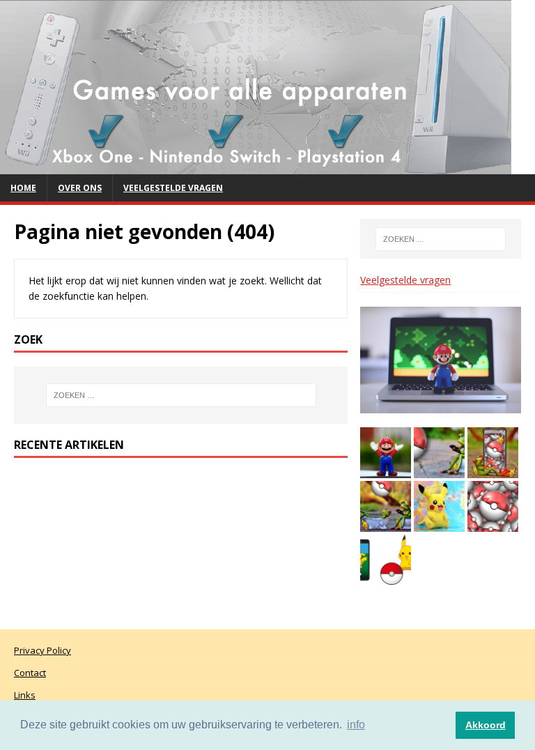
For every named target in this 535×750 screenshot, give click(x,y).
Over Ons (80, 188)
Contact (30, 672)
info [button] (356, 724)
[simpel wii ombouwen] (255, 166)
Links (25, 695)
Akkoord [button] (485, 724)
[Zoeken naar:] (181, 395)
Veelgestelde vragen (173, 188)
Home (23, 188)
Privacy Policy (42, 650)
